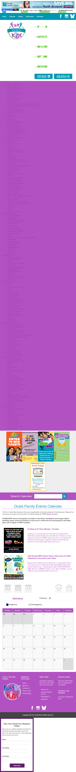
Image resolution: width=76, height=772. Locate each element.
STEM (10, 317)
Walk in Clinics (12, 253)
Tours (9, 207)
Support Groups (13, 140)
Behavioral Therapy (14, 215)
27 (14, 660)
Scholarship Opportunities (16, 110)
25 (65, 648)
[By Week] (18, 588)
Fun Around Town (10, 142)
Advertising (30, 16)
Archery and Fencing (14, 359)
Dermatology (12, 225)
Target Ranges (12, 200)
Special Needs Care (14, 247)
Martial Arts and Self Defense (17, 385)
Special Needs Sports (14, 395)
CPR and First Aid (13, 223)
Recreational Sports (14, 190)
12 (4, 637)
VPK (9, 118)
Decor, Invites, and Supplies (16, 263)
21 (24, 648)
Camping (11, 148)
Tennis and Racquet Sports (16, 401)
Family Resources (10, 120)
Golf (9, 373)
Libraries (10, 172)
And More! (44, 699)
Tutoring (10, 114)
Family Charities (13, 124)
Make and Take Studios (15, 174)
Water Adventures (13, 211)
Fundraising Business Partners (17, 130)
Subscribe (17, 766)
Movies (10, 176)
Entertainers (12, 265)
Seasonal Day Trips (14, 423)
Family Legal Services (15, 126)
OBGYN (10, 235)
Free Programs (12, 297)
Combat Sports (12, 367)
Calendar (12, 16)
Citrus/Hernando (44, 12)
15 (34, 637)
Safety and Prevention (15, 311)
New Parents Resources (15, 134)
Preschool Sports (13, 387)
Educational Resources (15, 92)
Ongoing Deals (12, 419)
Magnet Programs (13, 100)
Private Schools (13, 108)
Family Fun (13, 604)
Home (4, 16)
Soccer (10, 393)
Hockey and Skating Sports (16, 379)
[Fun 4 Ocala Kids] (16, 30)
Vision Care (11, 251)
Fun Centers (12, 158)
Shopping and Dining (11, 323)
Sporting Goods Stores (15, 351)
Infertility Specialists (14, 233)
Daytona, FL (45, 689)
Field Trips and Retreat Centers (18, 152)
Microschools (12, 102)
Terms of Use (26, 691)
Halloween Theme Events (16, 415)
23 (44, 648)
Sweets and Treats (14, 353)
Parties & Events (9, 255)
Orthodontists (12, 239)
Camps (6, 82)
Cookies (10, 261)
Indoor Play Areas (13, 170)
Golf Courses (12, 164)
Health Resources (10, 213)
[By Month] (7, 588)
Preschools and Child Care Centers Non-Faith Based (24, 106)
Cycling (10, 369)
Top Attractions (12, 205)
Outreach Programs (14, 305)
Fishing (10, 154)
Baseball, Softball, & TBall (16, 361)
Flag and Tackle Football (15, 371)
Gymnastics (11, 375)
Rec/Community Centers (15, 188)
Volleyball (11, 403)
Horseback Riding (13, 383)
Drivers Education (13, 293)
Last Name (5, 756)
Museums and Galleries (15, 178)
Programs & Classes (10, 281)
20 (14, 648)
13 (14, 637)
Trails (9, 209)
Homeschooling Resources (16, 132)
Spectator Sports (13, 194)
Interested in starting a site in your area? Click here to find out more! (46, 683)
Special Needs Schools (15, 112)
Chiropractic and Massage (16, 221)
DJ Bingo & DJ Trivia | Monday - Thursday (43, 529)
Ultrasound (11, 249)
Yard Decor (11, 279)
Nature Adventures (14, 180)
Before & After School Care (16, 88)
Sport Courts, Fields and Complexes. (19, 196)
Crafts (10, 291)
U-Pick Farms (12, 429)
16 (44, 637)
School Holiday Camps (15, 84)
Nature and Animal (14, 303)
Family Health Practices (15, 231)
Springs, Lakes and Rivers (16, 198)
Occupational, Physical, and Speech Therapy (22, 237)
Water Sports (12, 405)
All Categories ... (37, 604)
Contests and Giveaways (15, 409)
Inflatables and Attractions (16, 267)
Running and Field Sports (16, 389)
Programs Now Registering (16, 309)
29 (34, 660)
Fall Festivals (12, 411)
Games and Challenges (15, 160)
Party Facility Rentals (14, 271)
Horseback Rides (13, 168)
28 (24, 660)
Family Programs (13, 295)
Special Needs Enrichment (16, 315)
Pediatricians (12, 245)
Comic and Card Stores (15, 333)
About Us (25, 686)
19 (4, 648)
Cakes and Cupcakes (14, 257)
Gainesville (24, 12)
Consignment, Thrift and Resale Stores (20, 335)
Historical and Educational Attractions (19, 166)
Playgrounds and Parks (15, 182)
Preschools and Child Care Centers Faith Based (23, 104)
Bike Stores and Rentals (15, 327)
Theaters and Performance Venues (19, 204)
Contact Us (25, 688)
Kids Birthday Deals (14, 269)
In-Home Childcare (14, 98)
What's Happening (10, 407)
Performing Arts (13, 307)
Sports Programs (9, 357)
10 (54, 626)
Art (9, 285)
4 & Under (11, 283)
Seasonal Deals (13, 425)
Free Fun (11, 156)
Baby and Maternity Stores (16, 325)
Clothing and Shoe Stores (16, 331)
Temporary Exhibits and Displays (18, 202)
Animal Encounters (14, 144)
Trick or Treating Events (15, 427)
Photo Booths (12, 275)
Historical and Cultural (15, 299)
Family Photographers (15, 128)
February (43, 598)
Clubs (9, 289)
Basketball (11, 363)
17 (54, 637)
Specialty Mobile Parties (15, 277)
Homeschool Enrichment (15, 301)
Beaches (10, 146)
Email (4, 739)
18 (65, 637)
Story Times (11, 319)
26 (4, 660)
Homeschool (12, 96)
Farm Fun (11, 413)
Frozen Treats (12, 343)
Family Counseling (13, 227)
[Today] (28, 588)
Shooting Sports (13, 391)
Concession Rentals (14, 259)
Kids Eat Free (12, 347)
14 (24, 637)
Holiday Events (12, 417)
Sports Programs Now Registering (18, 397)
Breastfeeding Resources (16, 219)
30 (44, 660)
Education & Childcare (11, 86)
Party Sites (11, 273)
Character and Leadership (16, 287)
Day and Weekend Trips (15, 150)
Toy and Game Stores (15, 355)
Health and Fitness (14, 377)
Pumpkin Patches (13, 421)
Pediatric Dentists (13, 241)
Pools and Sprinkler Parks (16, 184)
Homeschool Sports (14, 381)
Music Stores (12, 349)
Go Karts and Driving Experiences (18, 162)
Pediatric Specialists (14, 243)
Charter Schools (13, 90)
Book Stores (12, 329)
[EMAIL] (69, 588)
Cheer (10, 365)
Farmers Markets (13, 341)
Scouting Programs (14, 313)
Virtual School (12, 116)
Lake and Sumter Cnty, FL (46, 693)
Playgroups (11, 136)
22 (34, 648)
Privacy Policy (26, 693)
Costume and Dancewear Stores (18, 337)
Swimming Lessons (14, 399)
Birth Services (12, 217)
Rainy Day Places (13, 186)
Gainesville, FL (45, 697)
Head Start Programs (14, 94)
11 (64, 626)
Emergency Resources (15, 122)
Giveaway (40, 16)
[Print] (58, 588)
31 (54, 660)
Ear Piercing (12, 339)
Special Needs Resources (16, 138)
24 (54, 648)
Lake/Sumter (62, 12)
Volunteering (12, 321)
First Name (5, 748)
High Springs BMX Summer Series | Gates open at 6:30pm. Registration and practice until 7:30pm (49, 557)
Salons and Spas (13, 192)
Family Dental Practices (15, 229)
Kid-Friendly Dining (14, 345)
